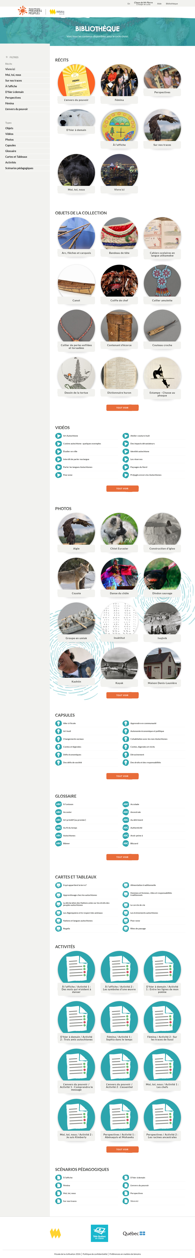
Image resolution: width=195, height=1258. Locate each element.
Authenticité (136, 827)
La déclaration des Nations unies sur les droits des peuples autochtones (86, 904)
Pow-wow (135, 920)
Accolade (134, 804)
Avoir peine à (136, 835)
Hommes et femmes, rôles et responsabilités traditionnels (151, 894)
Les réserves (136, 459)
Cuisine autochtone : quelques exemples (82, 443)
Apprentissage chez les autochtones (80, 895)
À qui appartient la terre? (75, 885)
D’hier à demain (137, 1177)
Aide (159, 3)
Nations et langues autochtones (78, 920)
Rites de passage (138, 928)
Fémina (9, 103)
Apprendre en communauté (143, 723)
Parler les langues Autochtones (77, 467)
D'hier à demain (14, 91)
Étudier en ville (70, 451)
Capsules (10, 145)
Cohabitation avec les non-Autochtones (148, 739)
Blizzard (134, 843)
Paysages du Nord (138, 467)
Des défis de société (72, 762)
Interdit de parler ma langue (76, 459)
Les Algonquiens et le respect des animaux (83, 913)
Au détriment (136, 820)
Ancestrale (135, 812)
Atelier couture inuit (140, 435)
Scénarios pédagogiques (19, 168)
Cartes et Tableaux (16, 156)
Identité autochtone (139, 451)
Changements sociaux (73, 739)
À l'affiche (11, 86)
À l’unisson (68, 804)
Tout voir (122, 408)
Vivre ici (10, 69)
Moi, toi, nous (13, 74)
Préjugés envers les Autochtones (145, 475)
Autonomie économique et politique (147, 731)
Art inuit (67, 731)
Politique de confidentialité (95, 1254)
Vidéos (9, 133)
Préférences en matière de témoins (125, 1254)
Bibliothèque (172, 3)
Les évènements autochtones (144, 913)
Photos (9, 139)
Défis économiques (72, 754)
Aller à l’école (69, 723)
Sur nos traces (13, 80)
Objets (9, 128)
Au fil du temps (70, 827)
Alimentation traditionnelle (143, 885)
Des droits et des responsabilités (145, 762)
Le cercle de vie (137, 905)
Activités (10, 162)
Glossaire (10, 151)
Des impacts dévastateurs (142, 443)
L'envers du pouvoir (16, 109)
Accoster (67, 812)
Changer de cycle (143, 4)
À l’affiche (68, 1177)
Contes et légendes (72, 746)
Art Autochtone (70, 435)
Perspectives (13, 97)
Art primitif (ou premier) (74, 820)
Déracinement (137, 754)
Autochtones (69, 835)
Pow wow (67, 475)
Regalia (66, 928)
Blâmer (66, 843)
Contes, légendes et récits (142, 746)
